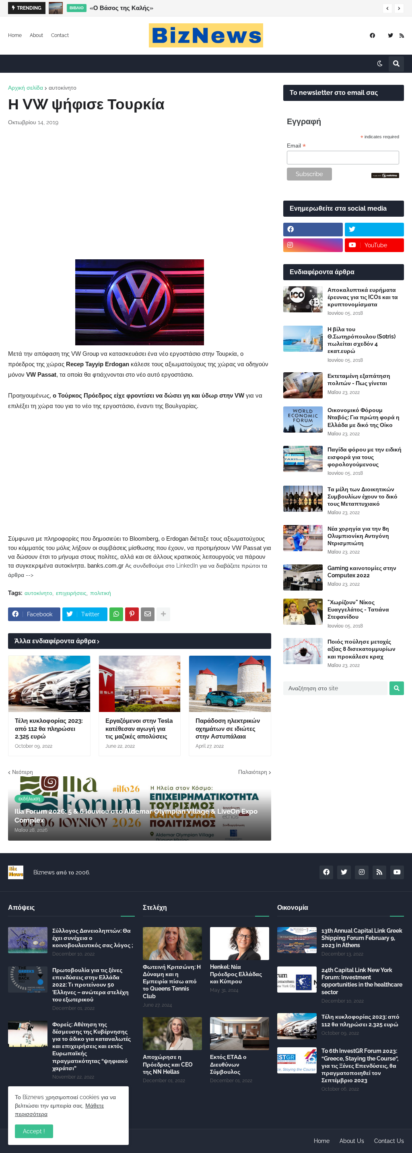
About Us (352, 1141)
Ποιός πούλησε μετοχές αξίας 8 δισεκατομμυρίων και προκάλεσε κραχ (362, 648)
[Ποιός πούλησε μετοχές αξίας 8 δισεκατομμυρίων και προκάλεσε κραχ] (303, 651)
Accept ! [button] (34, 1131)
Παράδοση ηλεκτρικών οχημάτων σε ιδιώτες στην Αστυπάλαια (228, 728)
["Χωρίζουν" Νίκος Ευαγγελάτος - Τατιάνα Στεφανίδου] (303, 612)
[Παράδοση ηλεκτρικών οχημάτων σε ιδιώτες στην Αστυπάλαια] (230, 684)
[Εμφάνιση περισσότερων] (163, 614)
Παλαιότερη (252, 772)
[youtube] (397, 872)
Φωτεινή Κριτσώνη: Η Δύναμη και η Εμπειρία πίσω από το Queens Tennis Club (172, 981)
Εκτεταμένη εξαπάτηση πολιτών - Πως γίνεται (359, 379)
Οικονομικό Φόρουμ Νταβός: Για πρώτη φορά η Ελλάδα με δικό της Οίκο (364, 417)
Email (296, 146)
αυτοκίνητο (62, 87)
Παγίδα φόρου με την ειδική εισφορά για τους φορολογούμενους (365, 456)
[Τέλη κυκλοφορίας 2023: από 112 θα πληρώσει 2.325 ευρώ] (49, 684)
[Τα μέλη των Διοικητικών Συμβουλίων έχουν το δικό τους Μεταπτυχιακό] (303, 499)
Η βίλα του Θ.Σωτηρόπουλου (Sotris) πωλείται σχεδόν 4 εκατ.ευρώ (362, 340)
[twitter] (390, 36)
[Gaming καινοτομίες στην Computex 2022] (303, 577)
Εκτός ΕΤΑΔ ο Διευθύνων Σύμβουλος (228, 1064)
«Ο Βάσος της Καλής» (121, 8)
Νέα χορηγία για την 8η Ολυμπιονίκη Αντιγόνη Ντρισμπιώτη (358, 535)
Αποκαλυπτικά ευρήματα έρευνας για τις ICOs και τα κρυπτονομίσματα (363, 297)
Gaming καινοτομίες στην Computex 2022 (362, 572)
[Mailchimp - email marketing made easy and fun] (385, 176)
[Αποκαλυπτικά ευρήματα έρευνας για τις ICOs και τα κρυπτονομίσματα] (303, 299)
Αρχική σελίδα (25, 87)
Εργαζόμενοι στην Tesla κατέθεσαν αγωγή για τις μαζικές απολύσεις (139, 728)
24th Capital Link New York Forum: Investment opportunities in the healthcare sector (361, 981)
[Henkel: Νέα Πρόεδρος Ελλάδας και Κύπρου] (239, 943)
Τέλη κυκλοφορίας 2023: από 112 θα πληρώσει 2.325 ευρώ (49, 728)
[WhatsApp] (116, 614)
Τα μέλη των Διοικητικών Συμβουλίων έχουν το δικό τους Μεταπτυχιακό (363, 496)
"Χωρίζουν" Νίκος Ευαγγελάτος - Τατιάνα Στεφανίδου (358, 609)
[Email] (147, 614)
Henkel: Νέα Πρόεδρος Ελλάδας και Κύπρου (236, 974)
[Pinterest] (132, 614)
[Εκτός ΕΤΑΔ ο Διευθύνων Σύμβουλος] (239, 1033)
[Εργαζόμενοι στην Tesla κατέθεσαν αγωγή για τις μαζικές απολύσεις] (140, 684)
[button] (387, 8)
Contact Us (389, 1141)
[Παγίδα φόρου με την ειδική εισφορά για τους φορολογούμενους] (303, 459)
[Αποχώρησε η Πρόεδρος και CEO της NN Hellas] (172, 1033)
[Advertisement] (139, 193)
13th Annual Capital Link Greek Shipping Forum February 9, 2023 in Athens (361, 937)
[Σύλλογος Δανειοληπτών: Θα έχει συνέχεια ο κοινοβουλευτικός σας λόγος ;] (27, 940)
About (36, 35)
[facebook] (372, 36)
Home (15, 35)
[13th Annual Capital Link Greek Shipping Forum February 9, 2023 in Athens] (297, 940)
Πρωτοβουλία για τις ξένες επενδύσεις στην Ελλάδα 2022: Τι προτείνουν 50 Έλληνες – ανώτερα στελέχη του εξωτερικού (90, 985)
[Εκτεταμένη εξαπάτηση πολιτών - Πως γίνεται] (303, 385)
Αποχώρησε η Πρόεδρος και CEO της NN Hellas (168, 1064)
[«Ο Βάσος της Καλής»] (56, 8)
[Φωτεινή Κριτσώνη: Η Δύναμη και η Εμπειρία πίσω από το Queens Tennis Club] (172, 943)
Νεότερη (22, 772)
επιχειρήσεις (71, 593)
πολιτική (100, 593)
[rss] (402, 36)
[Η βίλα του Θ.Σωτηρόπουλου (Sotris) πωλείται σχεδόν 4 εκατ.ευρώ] (303, 339)
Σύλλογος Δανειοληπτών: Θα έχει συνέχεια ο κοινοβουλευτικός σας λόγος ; (92, 937)
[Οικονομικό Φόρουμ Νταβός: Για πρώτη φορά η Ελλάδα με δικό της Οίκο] (303, 419)
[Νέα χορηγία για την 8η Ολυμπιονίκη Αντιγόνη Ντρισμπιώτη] (303, 538)
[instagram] (313, 245)
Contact (60, 35)
